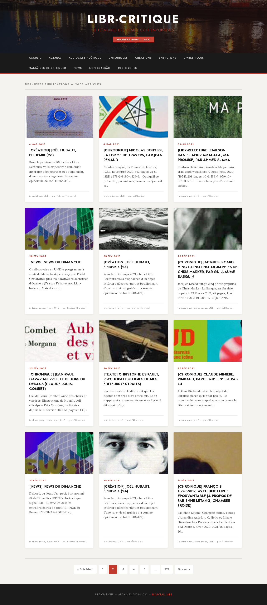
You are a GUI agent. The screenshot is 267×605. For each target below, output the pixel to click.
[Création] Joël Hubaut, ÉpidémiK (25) (126, 264)
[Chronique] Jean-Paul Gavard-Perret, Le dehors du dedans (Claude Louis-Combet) (57, 381)
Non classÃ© (100, 68)
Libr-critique (133, 18)
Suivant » (184, 569)
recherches (127, 68)
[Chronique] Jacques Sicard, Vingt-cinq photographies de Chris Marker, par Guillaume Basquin (207, 269)
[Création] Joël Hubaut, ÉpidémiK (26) (52, 152)
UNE (46, 196)
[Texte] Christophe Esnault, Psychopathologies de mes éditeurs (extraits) (131, 379)
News (78, 68)
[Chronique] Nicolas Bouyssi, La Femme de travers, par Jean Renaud (133, 155)
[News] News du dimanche (55, 262)
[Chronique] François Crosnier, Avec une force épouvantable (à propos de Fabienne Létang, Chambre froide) (205, 496)
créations (143, 58)
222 (166, 569)
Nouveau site (162, 594)
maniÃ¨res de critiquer (47, 68)
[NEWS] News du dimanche (55, 486)
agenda (55, 58)
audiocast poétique (85, 58)
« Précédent (85, 569)
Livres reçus (194, 58)
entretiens (167, 58)
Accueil (35, 58)
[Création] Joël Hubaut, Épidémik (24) (126, 489)
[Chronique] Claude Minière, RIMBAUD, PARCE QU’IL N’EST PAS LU (208, 379)
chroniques (118, 58)
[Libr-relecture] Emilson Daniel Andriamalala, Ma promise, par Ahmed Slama (204, 155)
